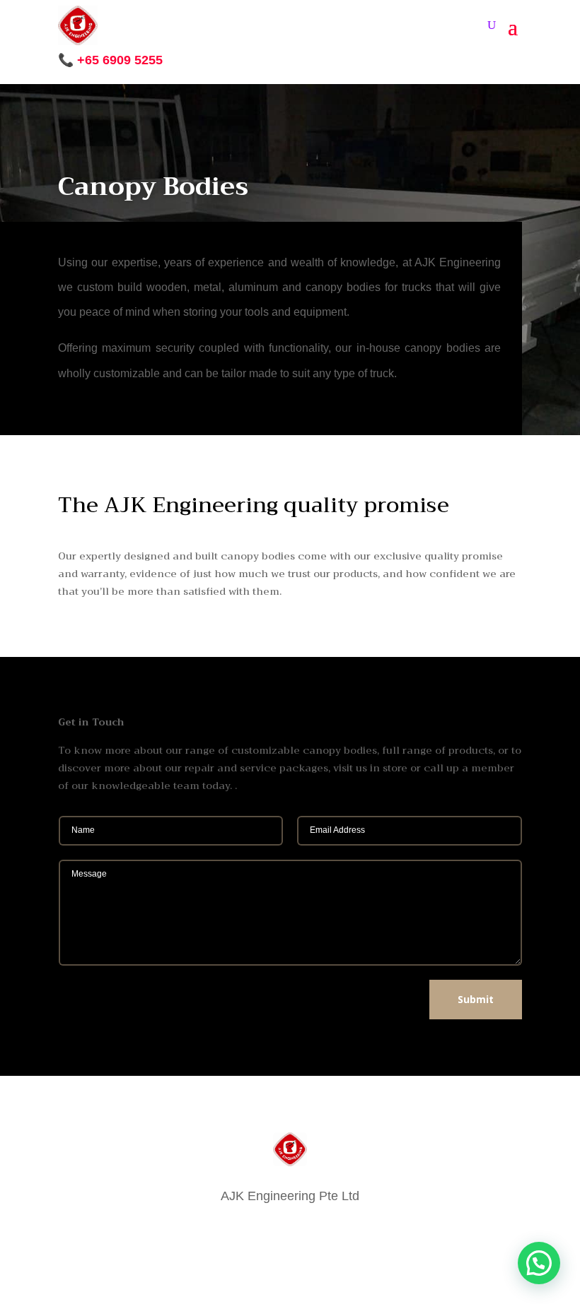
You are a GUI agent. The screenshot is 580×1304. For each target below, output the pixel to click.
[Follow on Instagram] (261, 1230)
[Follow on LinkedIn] (318, 1230)
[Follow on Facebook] (233, 1230)
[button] (539, 1263)
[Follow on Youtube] (346, 1230)
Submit (476, 999)
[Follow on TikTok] (290, 1230)
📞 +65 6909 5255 (110, 60)
